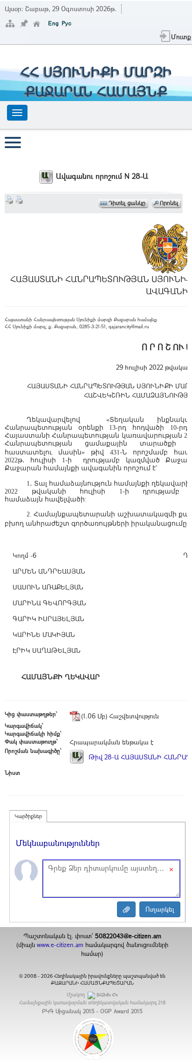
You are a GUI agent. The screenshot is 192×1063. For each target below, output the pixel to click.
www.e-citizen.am (60, 945)
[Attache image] (126, 909)
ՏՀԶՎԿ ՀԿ (106, 995)
